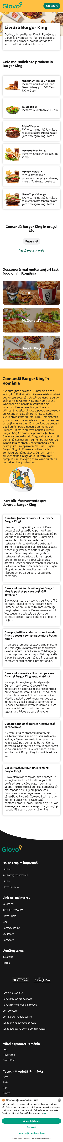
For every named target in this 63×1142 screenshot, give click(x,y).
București (31, 241)
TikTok (6, 962)
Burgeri (6, 1093)
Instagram (8, 956)
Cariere (7, 869)
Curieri (6, 881)
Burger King (9, 1060)
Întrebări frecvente (13, 909)
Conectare (8, 939)
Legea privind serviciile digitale (19, 1022)
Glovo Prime (9, 915)
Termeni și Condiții (13, 992)
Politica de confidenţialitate (17, 998)
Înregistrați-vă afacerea (15, 875)
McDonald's (9, 1054)
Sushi (5, 1082)
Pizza (5, 1077)
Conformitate (10, 1010)
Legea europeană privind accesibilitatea (24, 1028)
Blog (5, 921)
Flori (5, 1087)
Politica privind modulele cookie (20, 1004)
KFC (5, 1049)
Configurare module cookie (17, 1016)
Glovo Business (11, 887)
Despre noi (8, 903)
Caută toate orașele (31, 250)
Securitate (8, 933)
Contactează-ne (11, 927)
